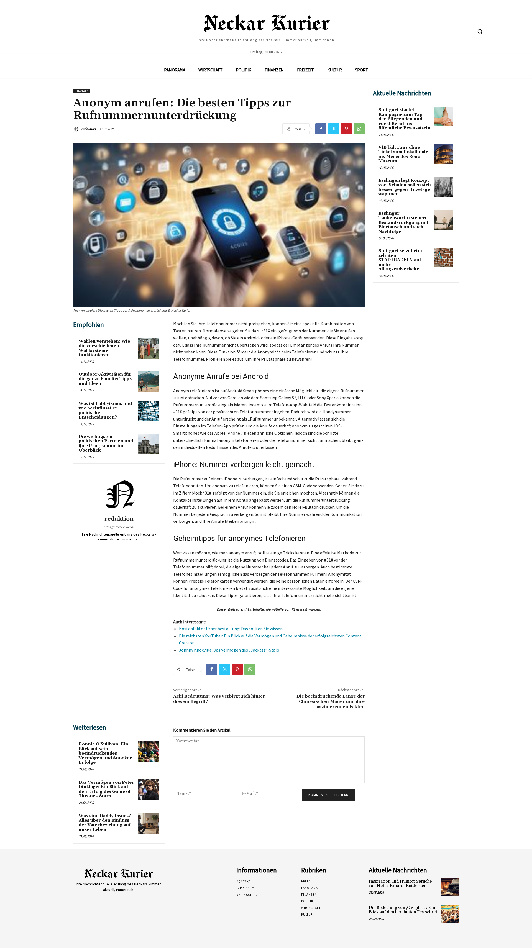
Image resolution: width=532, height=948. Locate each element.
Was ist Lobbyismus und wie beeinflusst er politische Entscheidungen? (105, 410)
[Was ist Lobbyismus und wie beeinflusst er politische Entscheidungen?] (148, 411)
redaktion (88, 129)
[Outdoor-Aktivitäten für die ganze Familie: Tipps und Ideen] (148, 381)
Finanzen (81, 91)
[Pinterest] (346, 128)
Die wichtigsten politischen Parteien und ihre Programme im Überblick (106, 443)
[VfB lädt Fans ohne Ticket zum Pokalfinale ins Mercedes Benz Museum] (443, 154)
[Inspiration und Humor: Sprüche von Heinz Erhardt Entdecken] (450, 887)
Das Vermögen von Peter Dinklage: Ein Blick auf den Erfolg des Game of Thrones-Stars (106, 789)
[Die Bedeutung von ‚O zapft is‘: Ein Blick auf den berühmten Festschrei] (450, 914)
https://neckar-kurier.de (119, 527)
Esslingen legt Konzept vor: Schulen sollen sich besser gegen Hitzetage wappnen (404, 187)
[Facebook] (320, 128)
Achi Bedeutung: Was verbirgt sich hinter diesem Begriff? (219, 698)
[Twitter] (333, 128)
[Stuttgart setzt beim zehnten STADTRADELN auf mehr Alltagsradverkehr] (443, 257)
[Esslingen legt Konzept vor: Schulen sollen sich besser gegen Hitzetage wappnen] (443, 187)
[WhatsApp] (359, 128)
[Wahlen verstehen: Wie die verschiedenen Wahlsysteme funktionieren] (148, 348)
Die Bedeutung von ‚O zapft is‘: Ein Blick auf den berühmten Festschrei (403, 910)
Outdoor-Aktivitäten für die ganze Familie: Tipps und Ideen (105, 379)
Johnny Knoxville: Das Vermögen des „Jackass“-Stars (229, 650)
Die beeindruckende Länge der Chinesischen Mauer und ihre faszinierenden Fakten (330, 701)
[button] (480, 31)
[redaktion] (76, 129)
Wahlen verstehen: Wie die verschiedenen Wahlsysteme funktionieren (104, 348)
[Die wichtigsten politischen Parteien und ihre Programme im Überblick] (148, 444)
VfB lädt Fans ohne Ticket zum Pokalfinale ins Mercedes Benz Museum (403, 154)
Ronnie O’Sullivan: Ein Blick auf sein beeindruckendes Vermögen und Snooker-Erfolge (106, 753)
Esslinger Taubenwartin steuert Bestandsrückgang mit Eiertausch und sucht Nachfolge (403, 222)
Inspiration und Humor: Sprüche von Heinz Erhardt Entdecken (400, 884)
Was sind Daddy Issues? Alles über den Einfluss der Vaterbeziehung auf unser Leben (105, 822)
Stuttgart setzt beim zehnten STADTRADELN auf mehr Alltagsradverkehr (400, 260)
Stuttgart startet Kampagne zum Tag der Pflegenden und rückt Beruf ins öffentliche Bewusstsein (404, 119)
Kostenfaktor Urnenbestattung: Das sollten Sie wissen (231, 628)
